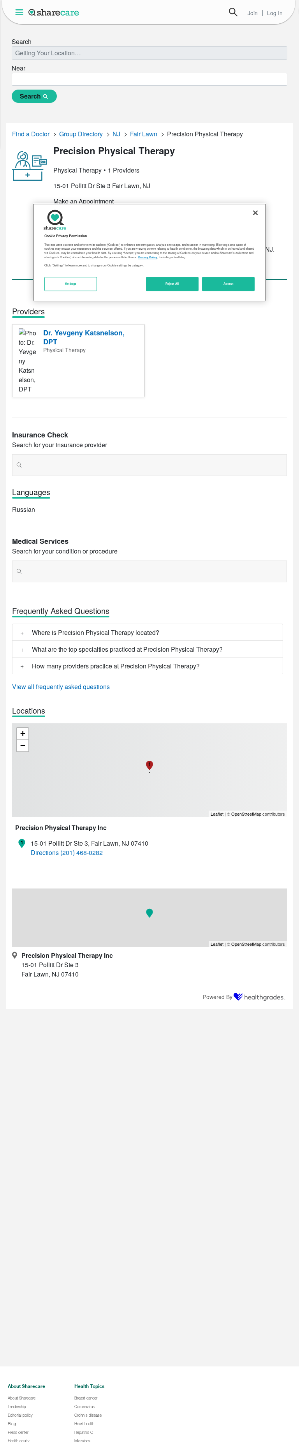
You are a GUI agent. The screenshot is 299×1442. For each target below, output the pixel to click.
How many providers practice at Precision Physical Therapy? (116, 665)
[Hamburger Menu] (20, 12)
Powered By (217, 997)
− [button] (22, 745)
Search (233, 12)
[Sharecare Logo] (54, 12)
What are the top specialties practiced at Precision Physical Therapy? (127, 649)
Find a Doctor (30, 133)
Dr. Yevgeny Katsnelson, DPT (84, 337)
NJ (116, 133)
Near (18, 67)
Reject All (172, 284)
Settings (71, 284)
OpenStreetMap (246, 814)
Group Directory (81, 133)
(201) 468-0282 (81, 852)
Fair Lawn (143, 133)
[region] (149, 253)
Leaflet (217, 814)
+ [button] (22, 734)
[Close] (255, 213)
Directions (45, 852)
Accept (228, 284)
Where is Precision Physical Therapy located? (95, 632)
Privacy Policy (147, 257)
